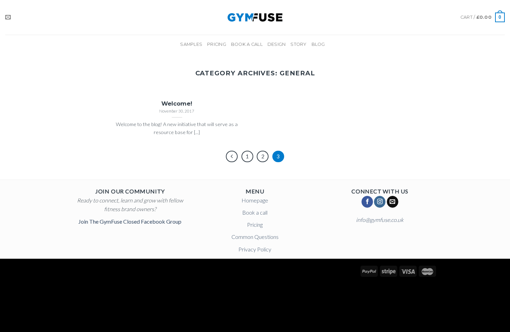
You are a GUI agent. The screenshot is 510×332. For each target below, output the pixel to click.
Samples (191, 44)
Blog (318, 44)
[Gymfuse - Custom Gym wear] (255, 17)
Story (298, 44)
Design (276, 44)
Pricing (216, 44)
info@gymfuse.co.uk (379, 219)
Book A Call (247, 44)
